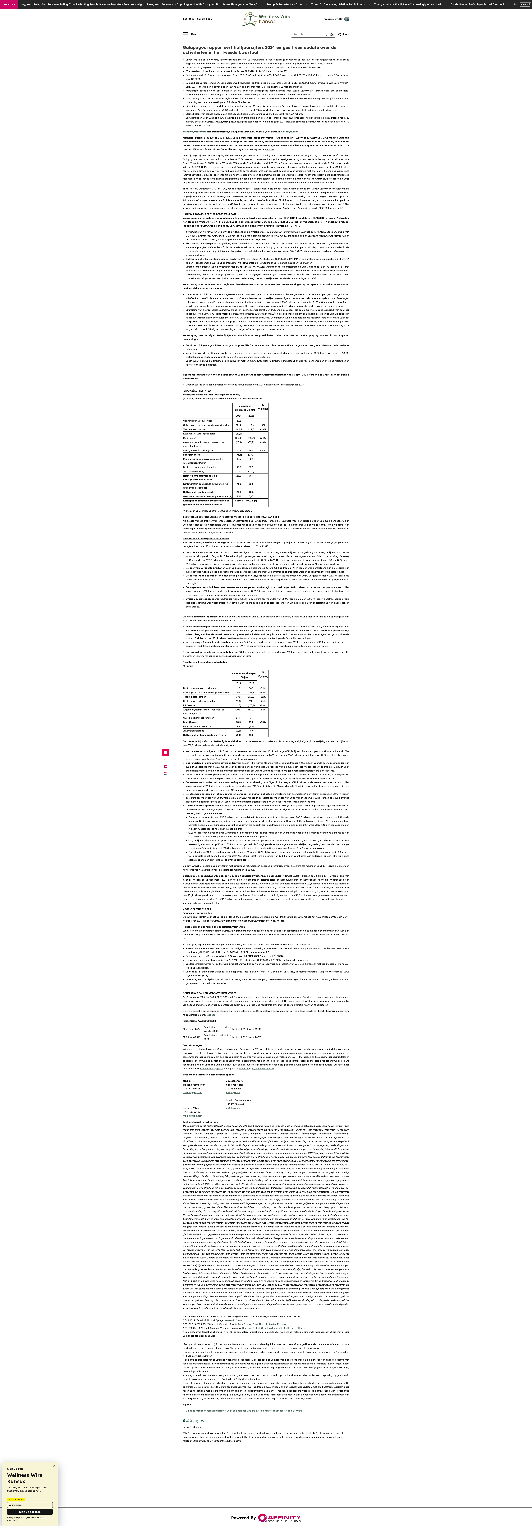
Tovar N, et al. (259, 1324)
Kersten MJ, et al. (233, 1320)
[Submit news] (165, 752)
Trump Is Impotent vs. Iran (284, 4)
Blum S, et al (244, 1324)
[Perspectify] (165, 759)
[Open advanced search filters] (331, 34)
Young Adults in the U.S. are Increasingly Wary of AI (407, 4)
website (211, 1014)
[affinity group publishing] (165, 766)
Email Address (16, 1499)
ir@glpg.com (233, 1092)
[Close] (54, 1466)
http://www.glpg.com (211, 1068)
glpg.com (225, 1011)
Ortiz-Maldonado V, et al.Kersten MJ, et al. (283, 1328)
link (231, 1001)
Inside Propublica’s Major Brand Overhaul (477, 4)
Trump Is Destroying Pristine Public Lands (338, 4)
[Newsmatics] (165, 773)
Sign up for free (30, 1512)
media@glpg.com (192, 1092)
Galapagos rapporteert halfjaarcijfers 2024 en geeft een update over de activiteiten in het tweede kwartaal (244, 1410)
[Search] (325, 34)
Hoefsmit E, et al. (251, 1328)
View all (525, 4)
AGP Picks (9, 4)
